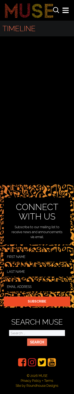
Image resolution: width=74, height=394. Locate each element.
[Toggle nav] (65, 10)
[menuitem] (22, 362)
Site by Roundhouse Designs (37, 386)
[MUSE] (29, 10)
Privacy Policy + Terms (37, 381)
